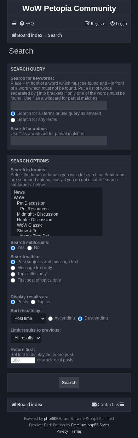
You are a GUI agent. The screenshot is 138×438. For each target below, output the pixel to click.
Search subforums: (30, 242)
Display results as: (29, 296)
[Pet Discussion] (56, 203)
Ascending (64, 318)
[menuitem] (26, 24)
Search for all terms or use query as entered (58, 113)
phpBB (49, 418)
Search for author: (29, 128)
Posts (22, 301)
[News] (56, 192)
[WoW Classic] (56, 225)
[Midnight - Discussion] (56, 214)
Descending (96, 318)
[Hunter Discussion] (56, 220)
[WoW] (56, 198)
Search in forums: (29, 169)
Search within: (25, 256)
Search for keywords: (32, 78)
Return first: (23, 349)
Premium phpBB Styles (90, 424)
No (36, 247)
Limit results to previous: (36, 330)
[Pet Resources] (56, 209)
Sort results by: (26, 310)
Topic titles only (31, 273)
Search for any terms (36, 119)
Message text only (34, 267)
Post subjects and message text (47, 261)
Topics (43, 301)
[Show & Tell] (56, 231)
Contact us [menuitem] (108, 404)
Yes (20, 247)
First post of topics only (38, 280)
